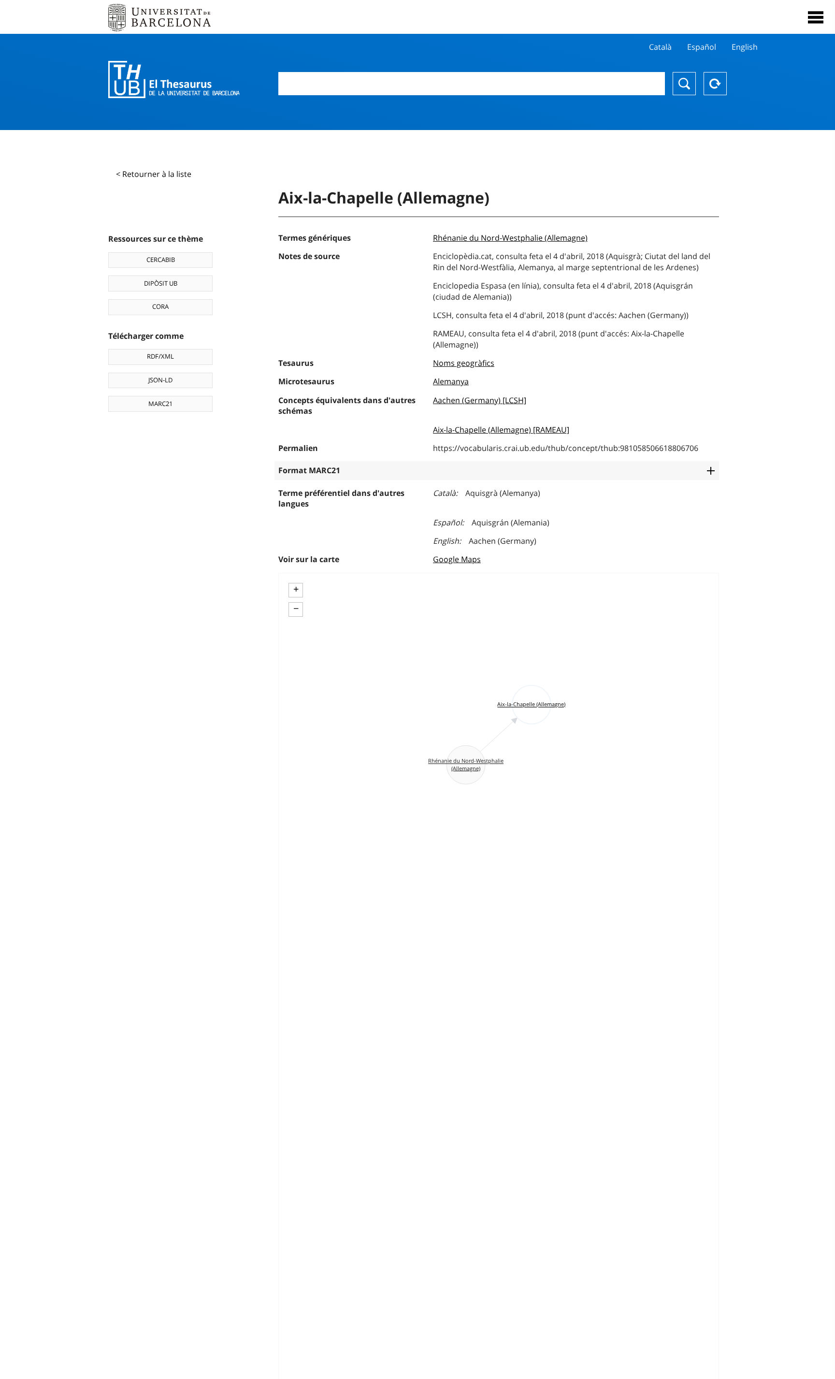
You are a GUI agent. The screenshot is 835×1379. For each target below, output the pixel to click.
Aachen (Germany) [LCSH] (479, 400)
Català (660, 47)
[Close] (815, 17)
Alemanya (451, 381)
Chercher (684, 83)
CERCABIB (160, 259)
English (745, 47)
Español (701, 47)
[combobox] (471, 83)
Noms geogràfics (463, 363)
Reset (715, 83)
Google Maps (457, 559)
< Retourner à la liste (153, 174)
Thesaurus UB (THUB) (174, 79)
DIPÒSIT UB (160, 283)
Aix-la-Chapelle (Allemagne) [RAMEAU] (501, 429)
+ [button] (296, 589)
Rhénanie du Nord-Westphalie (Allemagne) (510, 237)
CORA (160, 306)
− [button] (296, 608)
